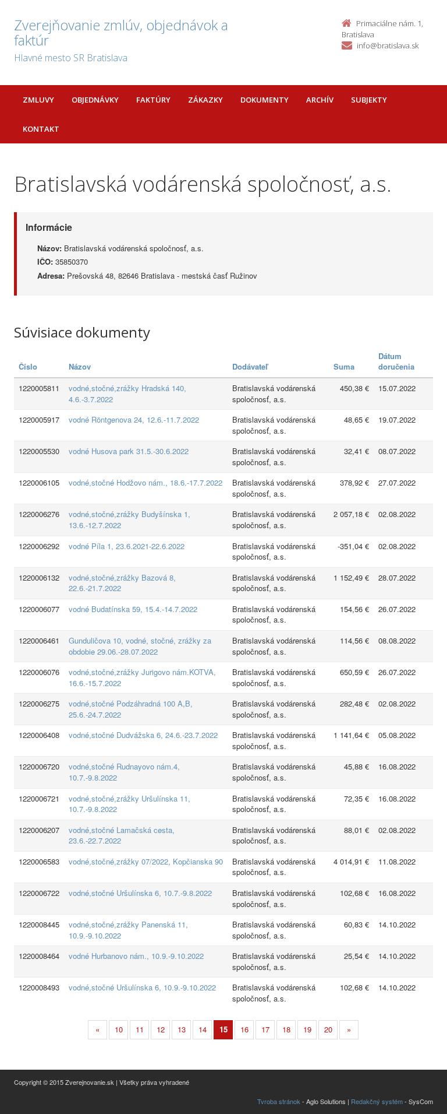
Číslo (28, 366)
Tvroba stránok (278, 1101)
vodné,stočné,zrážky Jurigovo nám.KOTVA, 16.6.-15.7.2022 (142, 677)
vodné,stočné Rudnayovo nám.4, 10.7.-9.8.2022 (124, 772)
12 (161, 1029)
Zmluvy (38, 99)
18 (286, 1029)
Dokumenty (264, 99)
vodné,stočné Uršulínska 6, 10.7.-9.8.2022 (140, 892)
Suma (344, 366)
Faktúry (153, 99)
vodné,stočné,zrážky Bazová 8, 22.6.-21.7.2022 (122, 583)
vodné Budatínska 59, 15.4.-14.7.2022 (133, 608)
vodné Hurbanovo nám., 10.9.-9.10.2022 (136, 955)
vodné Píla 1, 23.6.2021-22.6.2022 (127, 545)
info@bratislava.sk (387, 45)
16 (244, 1029)
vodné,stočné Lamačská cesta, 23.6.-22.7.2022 (122, 835)
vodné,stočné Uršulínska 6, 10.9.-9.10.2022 (142, 987)
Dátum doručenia (396, 361)
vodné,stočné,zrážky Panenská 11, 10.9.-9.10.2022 (128, 930)
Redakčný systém (377, 1101)
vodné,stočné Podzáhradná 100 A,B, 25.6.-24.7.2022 (131, 709)
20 (328, 1029)
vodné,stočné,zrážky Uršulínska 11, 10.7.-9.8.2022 (129, 804)
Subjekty (369, 99)
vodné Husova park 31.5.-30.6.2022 (129, 450)
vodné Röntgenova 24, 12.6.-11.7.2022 (134, 419)
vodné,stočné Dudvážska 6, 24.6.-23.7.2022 (143, 734)
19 (307, 1029)
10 (119, 1029)
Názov (80, 366)
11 (140, 1029)
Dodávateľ (250, 366)
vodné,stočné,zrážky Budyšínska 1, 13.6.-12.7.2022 (129, 519)
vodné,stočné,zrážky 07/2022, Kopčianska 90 (146, 861)
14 (202, 1029)
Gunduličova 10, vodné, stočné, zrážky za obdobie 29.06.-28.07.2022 (140, 646)
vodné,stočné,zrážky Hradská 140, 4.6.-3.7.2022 (127, 393)
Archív (320, 99)
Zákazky (205, 99)
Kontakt (41, 129)
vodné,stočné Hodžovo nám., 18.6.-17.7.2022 (145, 482)
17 (265, 1029)
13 (182, 1029)
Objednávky (95, 99)
